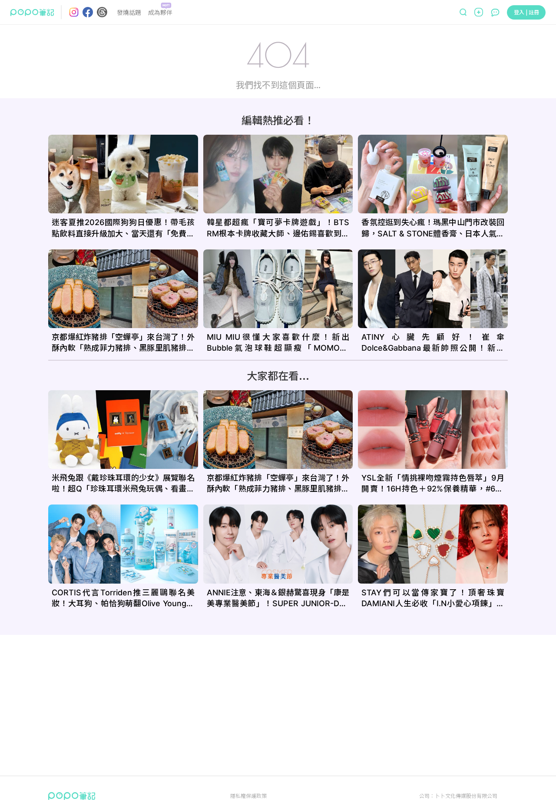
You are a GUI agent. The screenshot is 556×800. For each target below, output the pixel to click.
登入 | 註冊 (526, 12)
